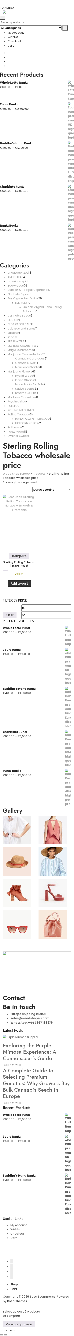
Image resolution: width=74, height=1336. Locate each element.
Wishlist (13, 37)
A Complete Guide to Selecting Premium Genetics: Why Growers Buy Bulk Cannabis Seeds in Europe (36, 1083)
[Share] (9, 1330)
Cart (11, 46)
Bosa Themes (17, 1301)
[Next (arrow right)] (5, 1334)
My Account (16, 33)
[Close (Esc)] (12, 1330)
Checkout (14, 41)
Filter (10, 615)
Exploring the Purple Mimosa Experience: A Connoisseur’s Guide (29, 1052)
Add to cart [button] (19, 584)
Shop (14, 1284)
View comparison (19, 1324)
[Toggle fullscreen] (5, 1330)
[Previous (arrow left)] (1, 1334)
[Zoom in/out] (1, 1330)
